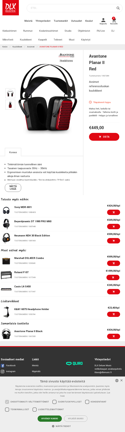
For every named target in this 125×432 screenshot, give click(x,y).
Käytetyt (85, 39)
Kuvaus (13, 152)
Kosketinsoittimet (48, 31)
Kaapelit (42, 39)
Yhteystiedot (43, 21)
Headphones (66, 60)
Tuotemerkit (61, 21)
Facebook (10, 365)
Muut (72, 39)
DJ (112, 31)
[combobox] (116, 380)
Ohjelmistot (84, 31)
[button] (62, 426)
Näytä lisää (13, 188)
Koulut (89, 21)
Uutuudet (77, 21)
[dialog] (62, 404)
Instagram (10, 371)
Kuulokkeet (26, 39)
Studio (68, 31)
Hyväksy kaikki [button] (49, 418)
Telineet (58, 39)
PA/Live (101, 31)
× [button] (121, 380)
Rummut (28, 31)
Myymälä (36, 371)
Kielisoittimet (9, 31)
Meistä (28, 21)
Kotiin (4, 47)
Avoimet (31, 47)
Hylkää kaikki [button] (75, 418)
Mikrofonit (7, 39)
